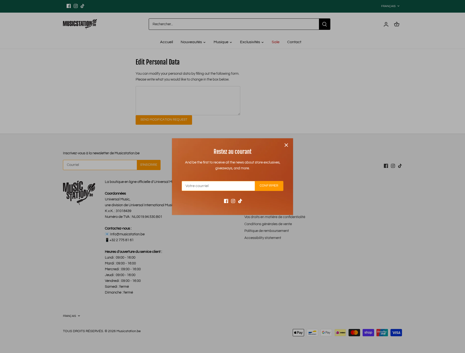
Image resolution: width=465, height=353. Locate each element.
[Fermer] (286, 145)
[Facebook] (226, 200)
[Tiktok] (240, 200)
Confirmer (269, 185)
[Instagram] (233, 200)
